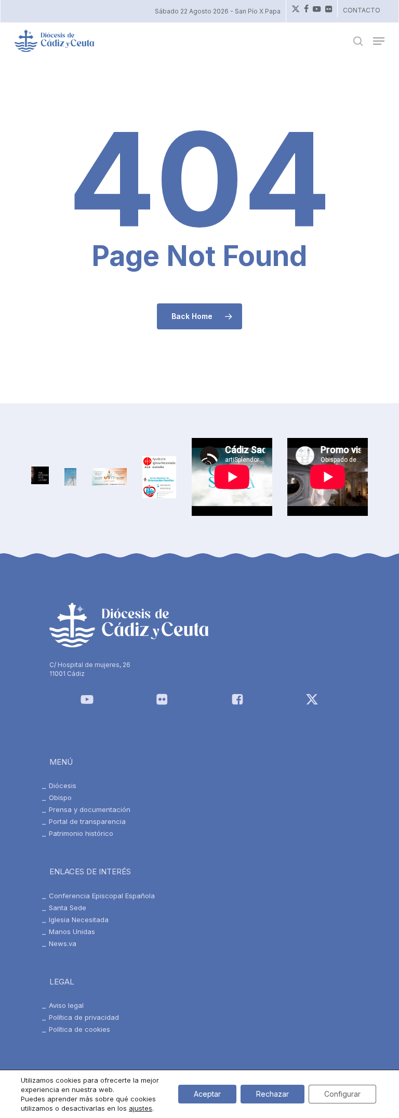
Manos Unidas (72, 931)
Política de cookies (79, 1029)
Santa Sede (67, 907)
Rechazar (272, 1093)
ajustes (140, 1108)
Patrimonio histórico (81, 833)
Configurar (342, 1093)
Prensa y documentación (89, 809)
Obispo (60, 797)
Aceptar (207, 1093)
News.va (62, 943)
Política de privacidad (84, 1017)
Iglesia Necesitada (79, 919)
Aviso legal (66, 1005)
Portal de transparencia (87, 821)
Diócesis (62, 785)
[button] (378, 41)
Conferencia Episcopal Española (102, 895)
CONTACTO (361, 10)
